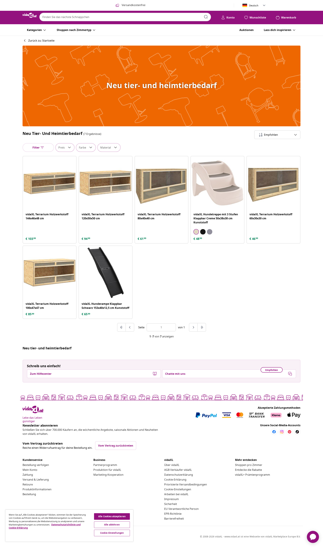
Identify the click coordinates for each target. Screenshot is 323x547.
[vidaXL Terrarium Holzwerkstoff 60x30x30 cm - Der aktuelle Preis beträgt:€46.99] (273, 183)
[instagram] (281, 431)
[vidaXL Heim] (30, 15)
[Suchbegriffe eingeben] (206, 17)
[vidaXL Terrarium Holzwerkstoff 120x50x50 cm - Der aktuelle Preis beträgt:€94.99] (105, 183)
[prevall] (121, 327)
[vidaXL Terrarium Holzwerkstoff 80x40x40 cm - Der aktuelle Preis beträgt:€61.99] (161, 183)
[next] (193, 327)
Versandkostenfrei (133, 5)
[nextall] (202, 327)
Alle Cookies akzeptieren (112, 516)
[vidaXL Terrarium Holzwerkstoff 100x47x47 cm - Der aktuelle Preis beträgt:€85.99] (49, 272)
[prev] (130, 327)
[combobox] (125, 17)
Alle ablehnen (112, 524)
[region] (69, 526)
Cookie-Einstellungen (177, 489)
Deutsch (253, 5)
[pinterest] (289, 431)
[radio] (196, 231)
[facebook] (274, 431)
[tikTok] (297, 431)
